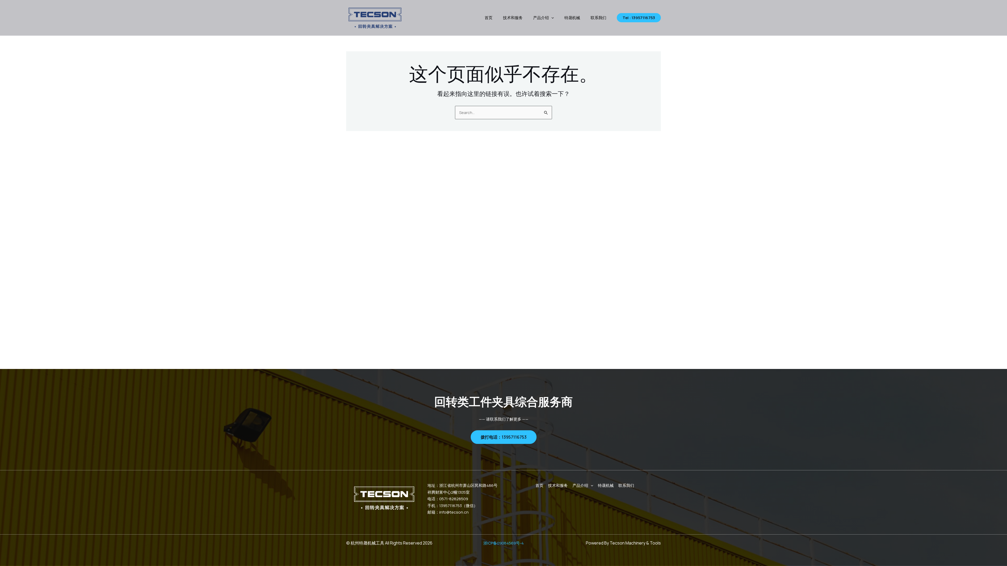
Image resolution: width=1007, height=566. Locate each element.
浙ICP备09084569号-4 (503, 543)
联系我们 (598, 17)
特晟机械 (572, 17)
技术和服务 (513, 17)
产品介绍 (541, 17)
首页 (488, 17)
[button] (551, 18)
